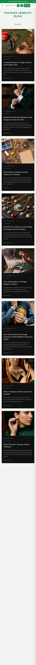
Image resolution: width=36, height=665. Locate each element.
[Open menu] (2, 5)
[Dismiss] (34, 1)
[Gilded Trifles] (10, 5)
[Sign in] (21, 5)
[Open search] (18, 5)
